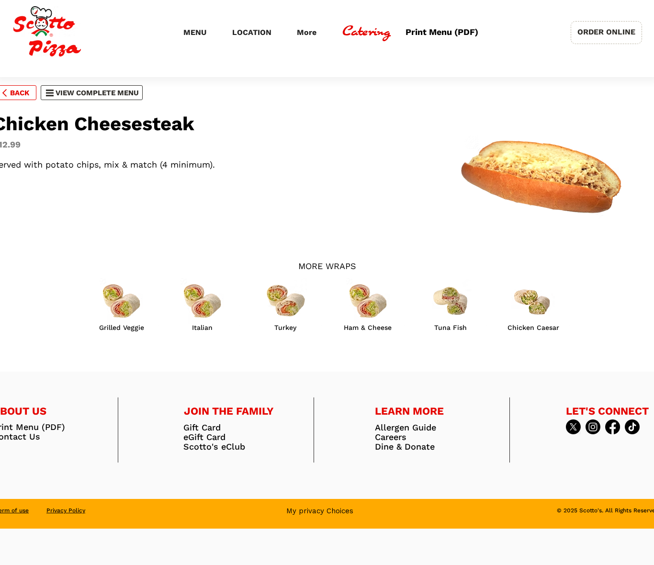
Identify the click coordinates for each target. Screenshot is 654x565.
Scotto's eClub (214, 447)
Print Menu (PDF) (441, 32)
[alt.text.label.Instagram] (593, 426)
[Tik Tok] (632, 426)
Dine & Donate (405, 447)
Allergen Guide (405, 427)
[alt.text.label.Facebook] (612, 426)
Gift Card (202, 427)
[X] (573, 426)
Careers (390, 437)
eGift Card (204, 437)
